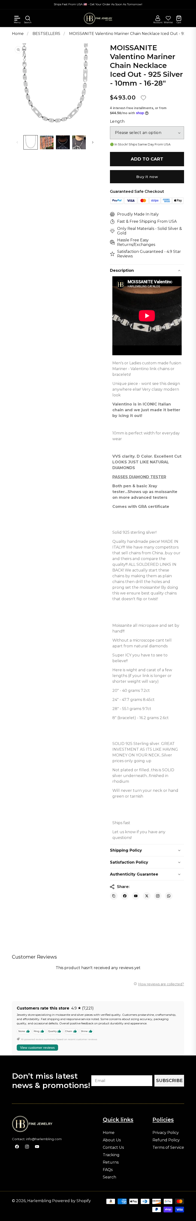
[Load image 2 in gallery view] (47, 142)
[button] (17, 18)
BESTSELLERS (47, 33)
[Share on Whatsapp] (169, 896)
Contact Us (113, 1147)
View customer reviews (37, 1047)
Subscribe (169, 1080)
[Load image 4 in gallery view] (79, 142)
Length (117, 121)
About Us (112, 1140)
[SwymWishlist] (168, 18)
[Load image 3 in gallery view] (63, 142)
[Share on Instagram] (158, 896)
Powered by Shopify (71, 1201)
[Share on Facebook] (125, 896)
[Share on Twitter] (147, 896)
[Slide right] (92, 142)
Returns (111, 1162)
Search (109, 1177)
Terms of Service (168, 1147)
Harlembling (39, 1201)
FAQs (108, 1170)
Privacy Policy (165, 1133)
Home (18, 33)
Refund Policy (166, 1140)
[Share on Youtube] (136, 896)
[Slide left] (17, 142)
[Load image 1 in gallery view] (31, 142)
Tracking (111, 1155)
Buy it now (147, 176)
